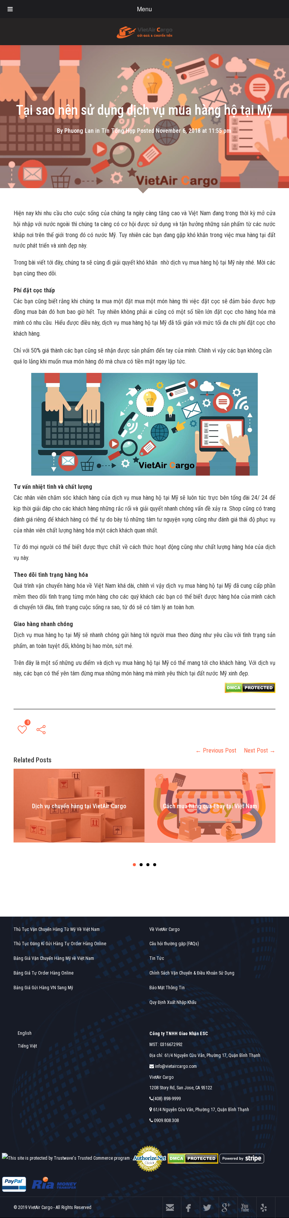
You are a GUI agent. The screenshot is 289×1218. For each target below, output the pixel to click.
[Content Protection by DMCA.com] (250, 687)
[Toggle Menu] (10, 9)
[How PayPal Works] (14, 1183)
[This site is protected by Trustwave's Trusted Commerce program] (66, 1158)
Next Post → (259, 750)
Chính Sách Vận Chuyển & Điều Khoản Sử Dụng (191, 973)
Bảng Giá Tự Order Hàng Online (43, 973)
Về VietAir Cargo (164, 929)
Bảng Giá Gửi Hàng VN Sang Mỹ (43, 987)
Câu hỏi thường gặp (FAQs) (174, 943)
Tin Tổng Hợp (118, 130)
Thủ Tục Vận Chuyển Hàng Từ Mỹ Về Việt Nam (57, 929)
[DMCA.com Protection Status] (192, 1158)
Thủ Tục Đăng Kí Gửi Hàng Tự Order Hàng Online (60, 943)
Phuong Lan (79, 130)
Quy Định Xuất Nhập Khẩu (172, 1002)
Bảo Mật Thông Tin (167, 987)
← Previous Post (215, 750)
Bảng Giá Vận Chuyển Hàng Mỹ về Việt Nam (54, 958)
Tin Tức (156, 958)
